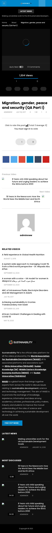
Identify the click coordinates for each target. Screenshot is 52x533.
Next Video (45, 191)
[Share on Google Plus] (22, 159)
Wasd (14, 22)
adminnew (8, 112)
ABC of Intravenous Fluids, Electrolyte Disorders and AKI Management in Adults (25, 291)
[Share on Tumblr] (38, 159)
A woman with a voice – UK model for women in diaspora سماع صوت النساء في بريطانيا (25, 279)
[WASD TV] (26, 3)
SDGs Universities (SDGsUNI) (19, 366)
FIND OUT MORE (12, 423)
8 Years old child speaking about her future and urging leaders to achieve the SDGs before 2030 (30, 181)
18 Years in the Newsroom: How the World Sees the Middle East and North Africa (21, 199)
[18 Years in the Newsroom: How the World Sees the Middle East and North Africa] (46, 199)
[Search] (48, 3)
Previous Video (9, 174)
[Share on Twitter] (14, 159)
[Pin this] (46, 159)
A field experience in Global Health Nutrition (23, 254)
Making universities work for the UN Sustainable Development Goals (26, 16)
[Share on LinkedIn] (30, 159)
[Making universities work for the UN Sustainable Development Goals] (8, 445)
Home (4, 22)
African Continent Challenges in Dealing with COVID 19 (23, 315)
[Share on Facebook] (6, 159)
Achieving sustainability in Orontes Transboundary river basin (18, 303)
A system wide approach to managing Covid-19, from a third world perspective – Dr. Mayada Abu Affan (26, 266)
